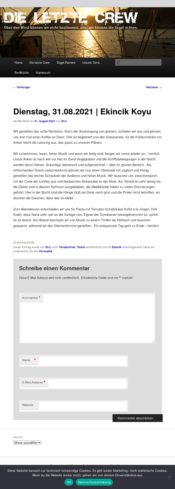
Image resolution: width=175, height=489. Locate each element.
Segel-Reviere (66, 62)
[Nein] (169, 477)
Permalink (45, 251)
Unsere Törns (91, 62)
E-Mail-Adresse (34, 382)
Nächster (154, 87)
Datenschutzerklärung (94, 482)
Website (27, 405)
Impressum (43, 72)
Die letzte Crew (39, 62)
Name (29, 360)
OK (69, 482)
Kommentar (31, 297)
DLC (64, 121)
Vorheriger (21, 87)
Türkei (81, 247)
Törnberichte (67, 247)
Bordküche (22, 72)
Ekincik (116, 247)
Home (18, 62)
